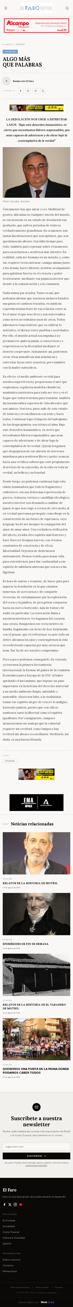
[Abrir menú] (6, 8)
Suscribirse (34, 1156)
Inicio (8, 44)
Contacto (8, 1265)
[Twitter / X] (28, 91)
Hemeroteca (10, 1271)
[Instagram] (15, 1204)
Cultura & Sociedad (14, 1237)
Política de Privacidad (19, 1287)
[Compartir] (35, 91)
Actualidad (9, 1226)
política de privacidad (36, 1165)
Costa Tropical (11, 1232)
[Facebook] (20, 91)
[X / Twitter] (10, 1204)
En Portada (9, 1220)
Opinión (7, 1243)
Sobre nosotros (11, 1259)
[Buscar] (67, 8)
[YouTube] (20, 1204)
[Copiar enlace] (43, 91)
